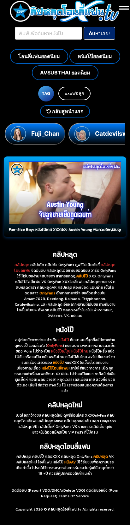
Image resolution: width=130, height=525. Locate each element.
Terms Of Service (73, 496)
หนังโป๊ (63, 340)
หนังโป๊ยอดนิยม (95, 56)
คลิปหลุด (22, 265)
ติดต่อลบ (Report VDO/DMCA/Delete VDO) (48, 490)
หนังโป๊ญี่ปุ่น (60, 351)
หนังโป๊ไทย (79, 351)
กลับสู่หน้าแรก (67, 111)
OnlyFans (55, 345)
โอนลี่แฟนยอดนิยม (39, 56)
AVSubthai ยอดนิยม (65, 72)
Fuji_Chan (45, 133)
